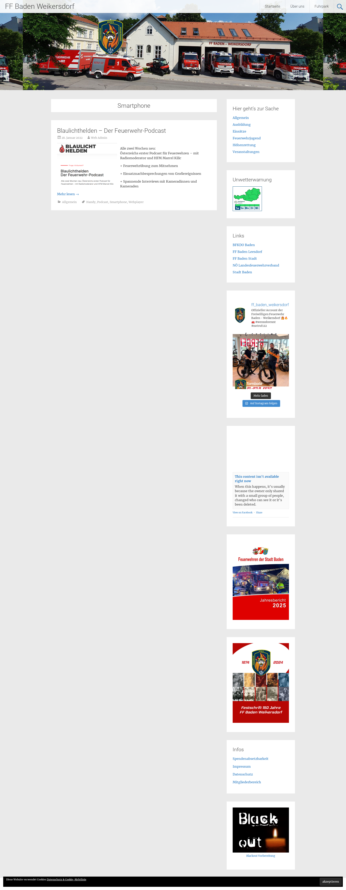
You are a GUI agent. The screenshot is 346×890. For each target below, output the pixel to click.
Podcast (102, 202)
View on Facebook (242, 512)
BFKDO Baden (244, 245)
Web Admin (99, 138)
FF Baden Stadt (245, 258)
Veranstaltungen (246, 152)
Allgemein (69, 202)
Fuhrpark (322, 6)
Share (259, 512)
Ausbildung (242, 125)
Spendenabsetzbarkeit (251, 759)
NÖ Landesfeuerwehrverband (256, 265)
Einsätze (239, 131)
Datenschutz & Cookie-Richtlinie (66, 879)
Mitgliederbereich (247, 782)
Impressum (242, 766)
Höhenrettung (244, 145)
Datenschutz (243, 774)
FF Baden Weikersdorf (39, 6)
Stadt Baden (242, 272)
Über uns (297, 6)
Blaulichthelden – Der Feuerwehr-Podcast (111, 130)
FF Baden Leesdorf (247, 252)
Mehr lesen (68, 194)
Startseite (272, 6)
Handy (91, 202)
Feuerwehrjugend (247, 138)
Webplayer (136, 202)
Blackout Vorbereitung (260, 856)
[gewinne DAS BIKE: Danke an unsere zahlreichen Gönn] (261, 361)
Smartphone (118, 202)
